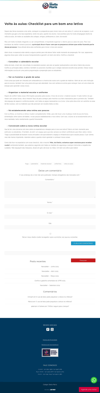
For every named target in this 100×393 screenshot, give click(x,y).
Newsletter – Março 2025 (50, 276)
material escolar (46, 164)
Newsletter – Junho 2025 (50, 266)
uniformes (57, 164)
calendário (34, 164)
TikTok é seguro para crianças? (58, 306)
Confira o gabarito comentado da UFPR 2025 (50, 280)
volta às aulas (68, 164)
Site (50, 223)
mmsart (30, 297)
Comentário (50, 179)
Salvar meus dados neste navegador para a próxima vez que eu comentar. (50, 237)
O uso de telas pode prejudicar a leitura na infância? (54, 297)
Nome (50, 202)
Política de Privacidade (50, 339)
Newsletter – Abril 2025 (50, 271)
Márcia (30, 301)
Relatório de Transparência (50, 344)
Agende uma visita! (89, 389)
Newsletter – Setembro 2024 (50, 285)
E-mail (50, 213)
